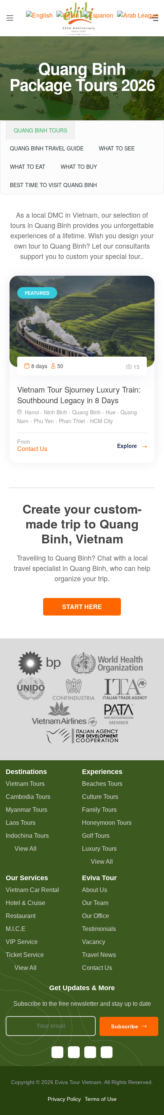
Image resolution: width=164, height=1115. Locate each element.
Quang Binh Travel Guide (47, 148)
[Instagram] (74, 1052)
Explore (127, 445)
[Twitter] (107, 1052)
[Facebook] (57, 1052)
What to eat (27, 166)
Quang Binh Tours (40, 130)
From (23, 441)
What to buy (79, 166)
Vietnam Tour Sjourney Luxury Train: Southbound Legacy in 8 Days (79, 395)
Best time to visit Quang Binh (53, 185)
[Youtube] (90, 1052)
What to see (117, 148)
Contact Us (32, 448)
